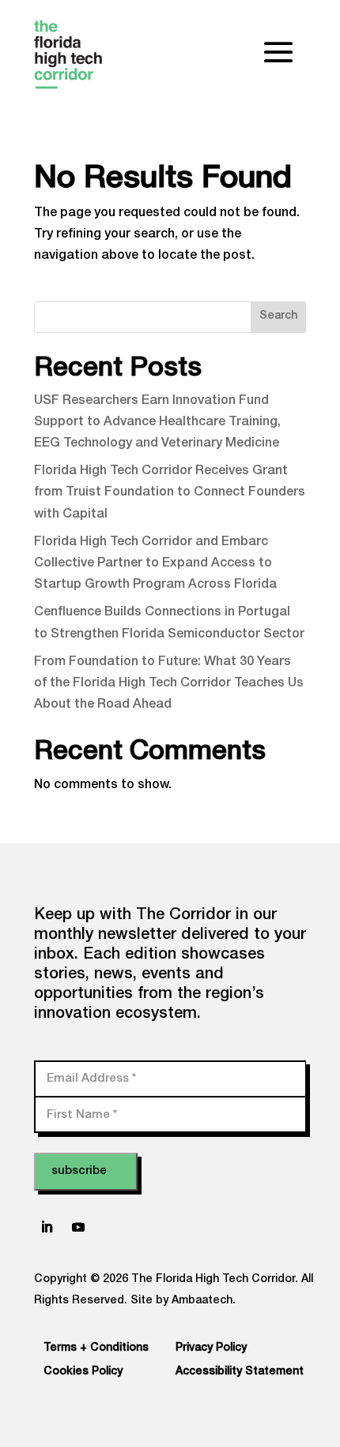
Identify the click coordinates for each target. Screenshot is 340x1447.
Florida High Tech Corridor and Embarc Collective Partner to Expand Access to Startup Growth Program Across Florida (155, 564)
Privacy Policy (211, 1348)
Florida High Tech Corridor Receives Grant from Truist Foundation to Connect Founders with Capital (169, 493)
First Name (82, 1114)
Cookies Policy (83, 1372)
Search (278, 316)
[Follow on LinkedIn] (46, 1226)
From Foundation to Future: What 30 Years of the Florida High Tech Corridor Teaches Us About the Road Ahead (169, 684)
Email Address (91, 1078)
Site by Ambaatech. (183, 1301)
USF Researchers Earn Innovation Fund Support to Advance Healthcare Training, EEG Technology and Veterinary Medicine (157, 423)
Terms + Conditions (96, 1348)
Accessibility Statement (240, 1372)
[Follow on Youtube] (78, 1226)
